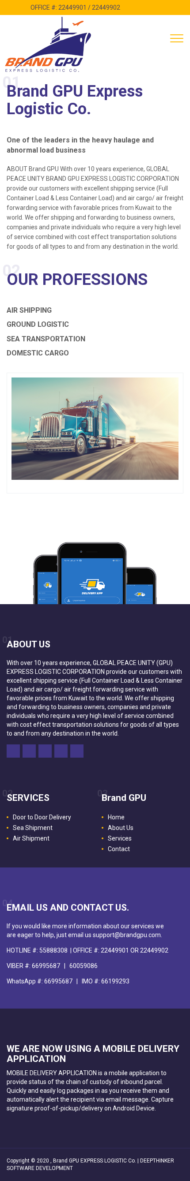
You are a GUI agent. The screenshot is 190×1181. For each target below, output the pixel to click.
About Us (120, 827)
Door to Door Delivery (42, 817)
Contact (119, 848)
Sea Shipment (33, 827)
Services (120, 838)
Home (116, 817)
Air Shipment (31, 838)
